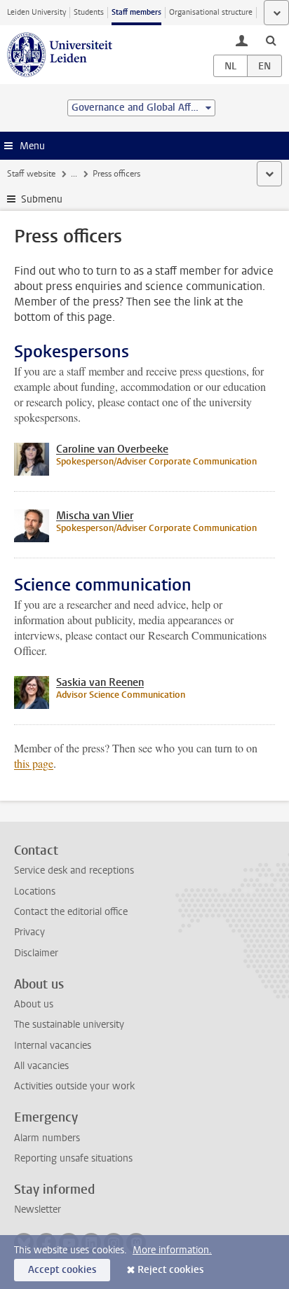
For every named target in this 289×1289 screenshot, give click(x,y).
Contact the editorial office (71, 911)
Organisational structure (211, 12)
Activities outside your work (74, 1086)
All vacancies (41, 1066)
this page (33, 763)
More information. (172, 1250)
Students (89, 12)
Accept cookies (62, 1269)
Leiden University (36, 12)
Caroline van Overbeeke (112, 449)
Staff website (31, 173)
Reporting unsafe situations (73, 1158)
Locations (34, 891)
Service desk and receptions (74, 870)
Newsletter (37, 1209)
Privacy (29, 932)
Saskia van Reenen (100, 682)
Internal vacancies (52, 1045)
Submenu (41, 199)
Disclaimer (36, 953)
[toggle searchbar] (271, 40)
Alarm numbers (47, 1138)
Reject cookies (170, 1269)
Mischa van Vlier (94, 516)
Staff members (136, 12)
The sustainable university (69, 1024)
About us (33, 1004)
